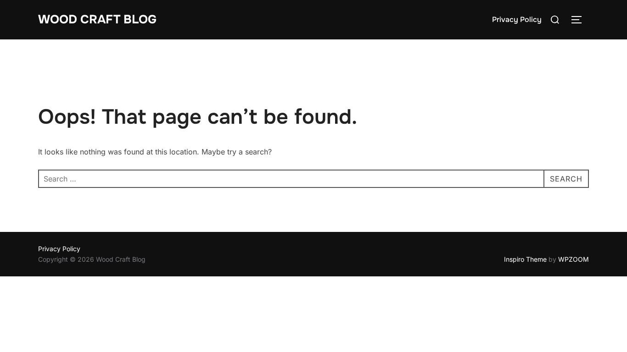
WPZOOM (573, 259)
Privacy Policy (517, 19)
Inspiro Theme (525, 259)
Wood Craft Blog (97, 19)
